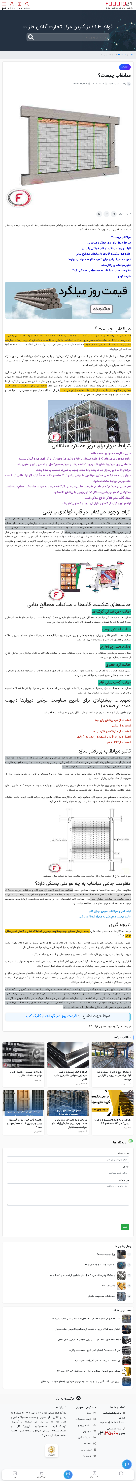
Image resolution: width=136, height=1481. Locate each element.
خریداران (87, 1431)
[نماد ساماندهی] (51, 1450)
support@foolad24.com (112, 1422)
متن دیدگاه (124, 1180)
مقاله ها (122, 55)
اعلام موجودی (84, 1425)
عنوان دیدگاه (123, 1153)
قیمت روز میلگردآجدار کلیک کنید (51, 1016)
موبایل (126, 1166)
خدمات (87, 1444)
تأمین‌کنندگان (84, 1437)
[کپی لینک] (99, 214)
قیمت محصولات (83, 1419)
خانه (131, 55)
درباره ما (87, 1456)
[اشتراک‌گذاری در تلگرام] (114, 214)
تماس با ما (86, 1450)
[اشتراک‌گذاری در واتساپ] (106, 214)
